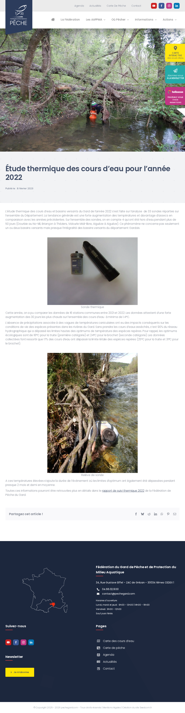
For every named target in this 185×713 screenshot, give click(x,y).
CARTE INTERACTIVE (175, 55)
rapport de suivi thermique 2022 (123, 491)
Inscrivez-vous (175, 100)
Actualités (110, 662)
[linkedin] (177, 6)
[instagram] (169, 6)
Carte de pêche (114, 648)
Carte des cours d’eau (118, 641)
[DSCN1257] (92, 30)
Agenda (108, 655)
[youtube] (154, 6)
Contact (109, 668)
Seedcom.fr (146, 707)
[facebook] (161, 6)
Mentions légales (112, 707)
